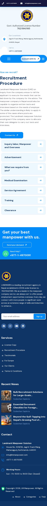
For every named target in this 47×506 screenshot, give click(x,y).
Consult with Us (29, 59)
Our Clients (9, 366)
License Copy (10, 345)
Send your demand (15, 245)
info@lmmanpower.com (17, 455)
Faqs (44, 497)
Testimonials (10, 355)
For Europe (9, 360)
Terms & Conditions (13, 371)
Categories (31, 497)
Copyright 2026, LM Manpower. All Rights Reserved (24, 490)
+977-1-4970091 (15, 51)
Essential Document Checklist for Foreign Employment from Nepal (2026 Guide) (26, 406)
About (17, 497)
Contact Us (10, 135)
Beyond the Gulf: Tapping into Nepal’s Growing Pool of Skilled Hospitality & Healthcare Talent (29, 418)
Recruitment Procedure (15, 350)
